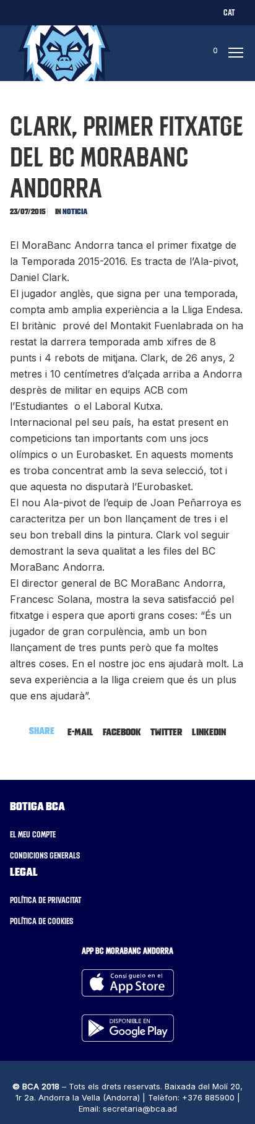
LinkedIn (209, 731)
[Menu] (232, 53)
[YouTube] (121, 12)
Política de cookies (41, 921)
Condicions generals (45, 855)
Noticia (75, 211)
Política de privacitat (45, 900)
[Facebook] (37, 12)
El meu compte (33, 834)
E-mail (80, 731)
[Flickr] (100, 12)
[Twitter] (16, 12)
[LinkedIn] (79, 12)
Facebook (122, 731)
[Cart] (203, 53)
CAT (229, 12)
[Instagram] (58, 12)
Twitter (166, 731)
